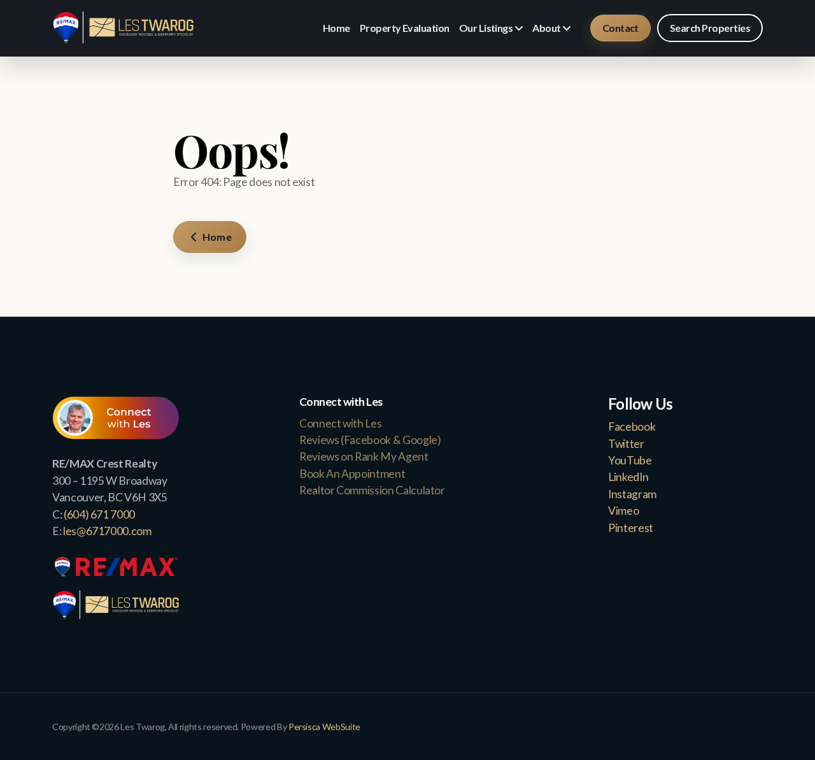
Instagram (632, 494)
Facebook (631, 426)
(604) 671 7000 (99, 514)
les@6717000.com (107, 531)
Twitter (626, 443)
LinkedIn (628, 477)
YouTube (630, 460)
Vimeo (623, 510)
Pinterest (630, 527)
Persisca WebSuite (324, 726)
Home (216, 237)
